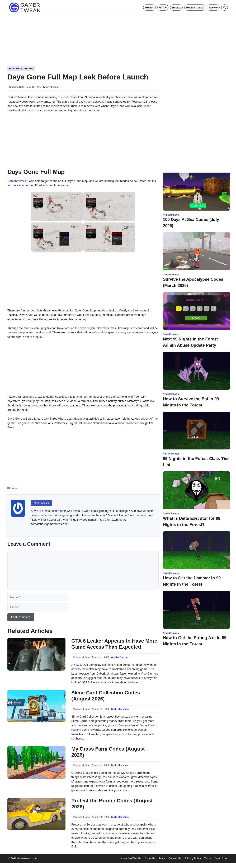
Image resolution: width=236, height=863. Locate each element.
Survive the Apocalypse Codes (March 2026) (193, 282)
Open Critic (221, 858)
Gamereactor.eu (17, 181)
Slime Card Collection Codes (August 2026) (105, 695)
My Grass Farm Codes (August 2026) (108, 752)
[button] (224, 7)
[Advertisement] (118, 39)
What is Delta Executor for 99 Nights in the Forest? (191, 521)
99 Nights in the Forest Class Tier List (196, 461)
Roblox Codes (194, 7)
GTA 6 (163, 7)
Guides (149, 7)
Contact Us (174, 858)
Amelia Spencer (120, 657)
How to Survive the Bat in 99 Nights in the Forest (191, 401)
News (20, 68)
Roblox (176, 7)
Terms (207, 858)
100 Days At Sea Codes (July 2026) (191, 222)
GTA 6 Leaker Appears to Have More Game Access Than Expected (114, 644)
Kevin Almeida (51, 87)
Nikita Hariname (120, 709)
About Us (150, 858)
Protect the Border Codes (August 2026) (112, 803)
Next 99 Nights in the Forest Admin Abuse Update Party (190, 342)
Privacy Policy (193, 858)
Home (12, 68)
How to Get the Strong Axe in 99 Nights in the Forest (194, 640)
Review (213, 7)
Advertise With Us (131, 858)
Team (162, 858)
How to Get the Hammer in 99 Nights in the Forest (192, 581)
